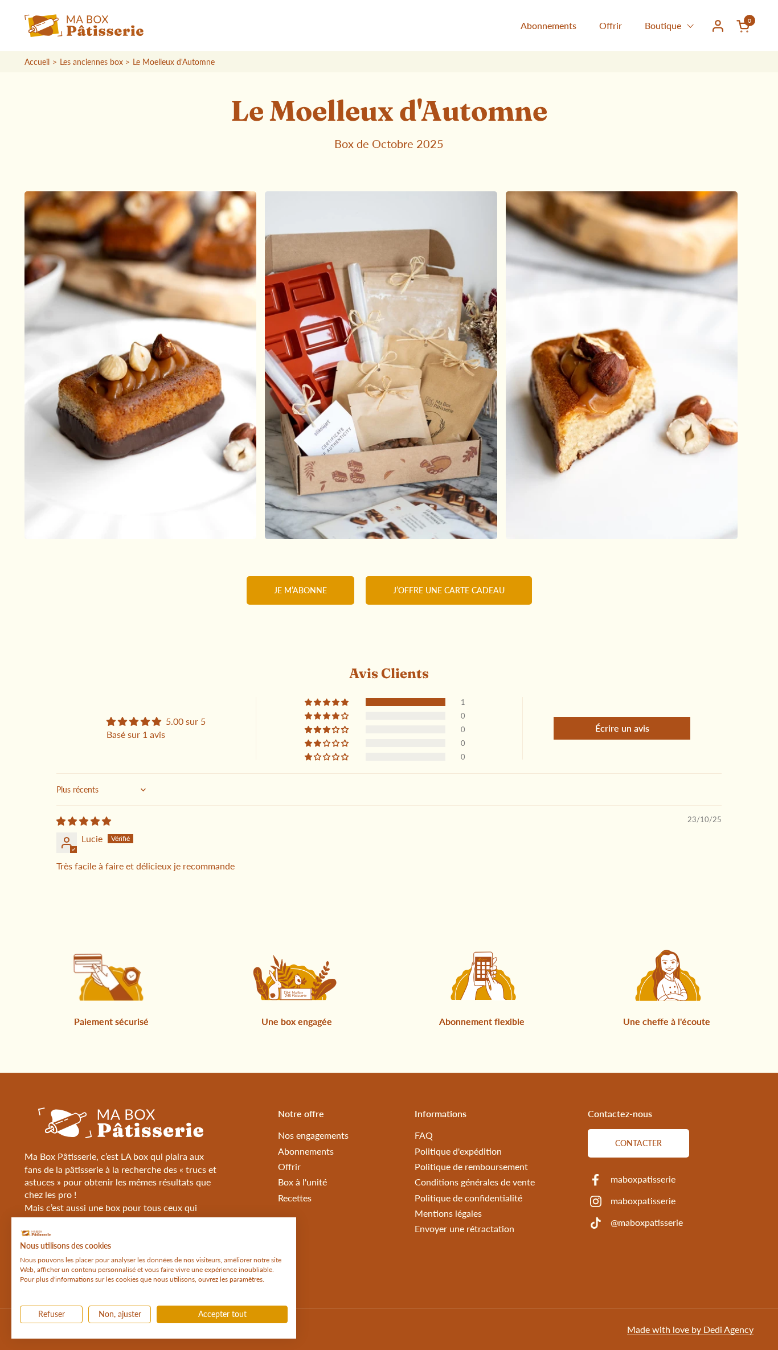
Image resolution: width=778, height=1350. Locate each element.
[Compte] (718, 26)
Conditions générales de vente (475, 1181)
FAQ (424, 1135)
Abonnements (306, 1151)
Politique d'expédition (458, 1151)
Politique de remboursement (471, 1166)
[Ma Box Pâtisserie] (84, 25)
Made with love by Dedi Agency (690, 1329)
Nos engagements (313, 1135)
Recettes (295, 1197)
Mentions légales (448, 1213)
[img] (83, 820)
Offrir (289, 1166)
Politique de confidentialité (468, 1197)
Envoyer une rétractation (464, 1228)
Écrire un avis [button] (622, 728)
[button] (745, 26)
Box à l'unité (302, 1181)
